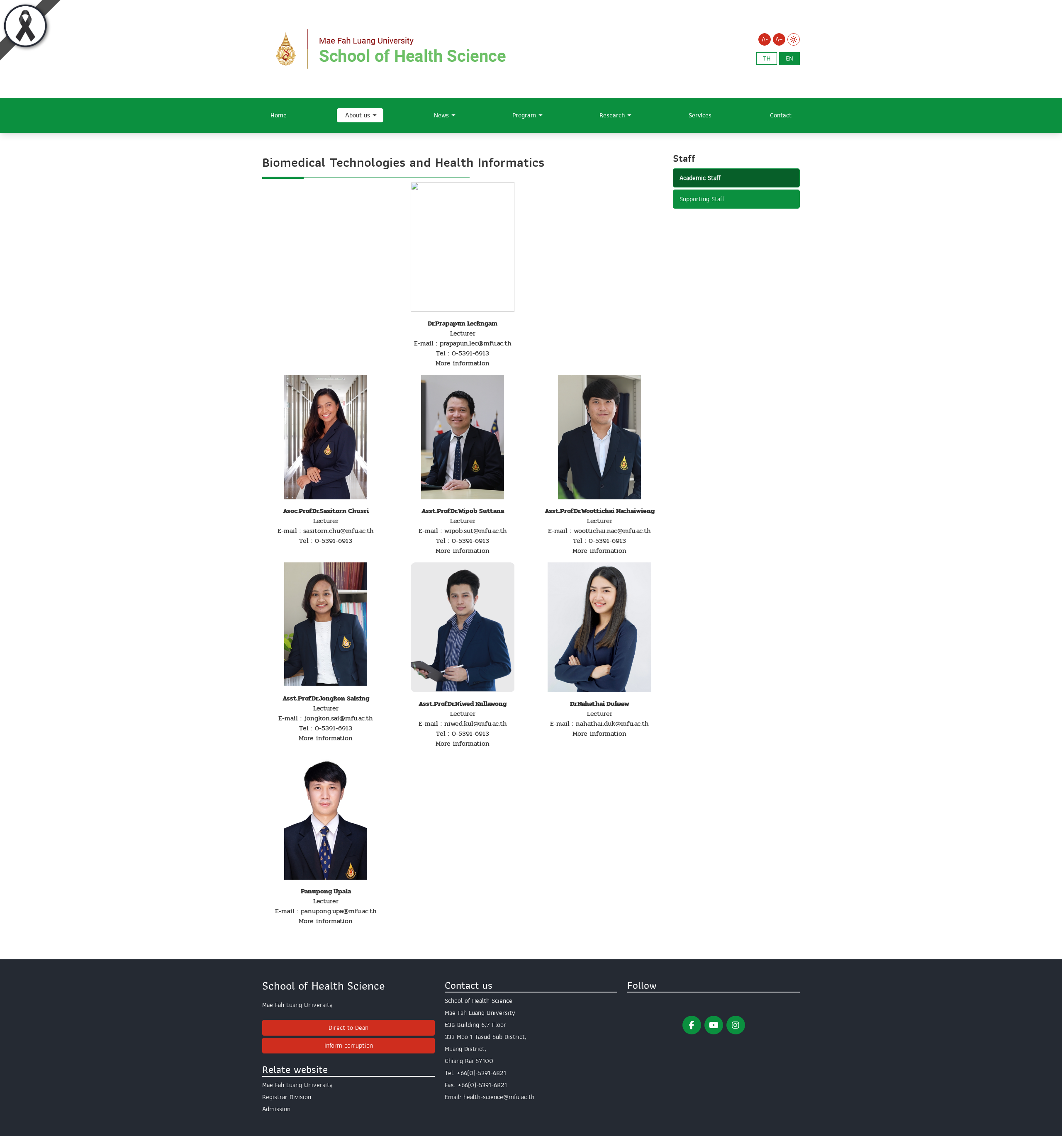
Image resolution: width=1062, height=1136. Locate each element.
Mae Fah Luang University (297, 1085)
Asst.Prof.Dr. (437, 703)
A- (765, 39)
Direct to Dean (348, 1028)
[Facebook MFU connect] (691, 1025)
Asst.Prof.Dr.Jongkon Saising (326, 698)
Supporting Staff (702, 199)
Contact (781, 115)
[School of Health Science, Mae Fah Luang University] (407, 49)
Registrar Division (286, 1097)
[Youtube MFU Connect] (713, 1025)
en (789, 58)
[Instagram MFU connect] (735, 1025)
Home (278, 115)
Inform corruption (348, 1046)
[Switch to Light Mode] (793, 39)
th (766, 58)
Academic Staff (700, 178)
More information (463, 363)
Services (700, 115)
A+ (779, 39)
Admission (276, 1109)
